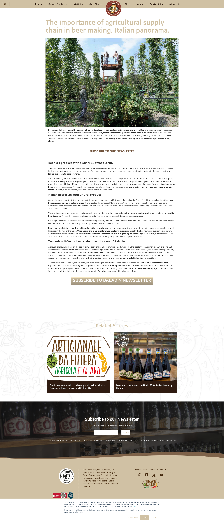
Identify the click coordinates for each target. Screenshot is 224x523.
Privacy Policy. (113, 442)
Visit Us (78, 4)
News (139, 4)
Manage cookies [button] (133, 518)
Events (138, 469)
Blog (127, 4)
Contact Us (156, 4)
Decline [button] (154, 518)
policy (134, 506)
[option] (112, 304)
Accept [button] (144, 518)
